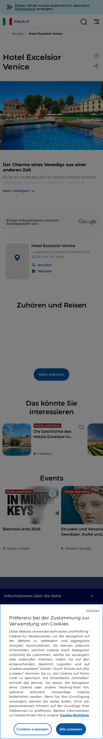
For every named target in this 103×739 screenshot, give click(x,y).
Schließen (92, 610)
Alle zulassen (70, 729)
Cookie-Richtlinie (74, 715)
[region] (51, 671)
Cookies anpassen (33, 729)
